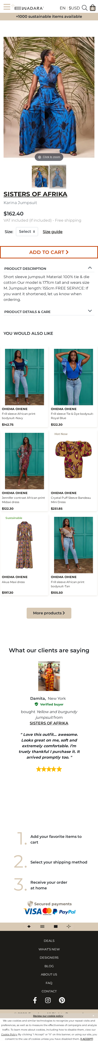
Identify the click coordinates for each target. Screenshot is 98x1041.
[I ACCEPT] (86, 1039)
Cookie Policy (9, 1034)
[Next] (90, 97)
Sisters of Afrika (49, 723)
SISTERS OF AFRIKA (35, 194)
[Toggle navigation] (8, 7)
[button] (25, 268)
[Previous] (7, 97)
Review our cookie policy (48, 1016)
